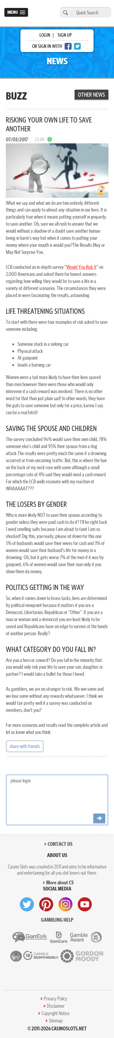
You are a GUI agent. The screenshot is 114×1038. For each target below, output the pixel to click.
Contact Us (60, 844)
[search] (64, 12)
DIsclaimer (56, 1006)
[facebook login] (68, 46)
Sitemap (56, 1021)
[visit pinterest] (46, 904)
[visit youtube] (85, 904)
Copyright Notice (56, 1013)
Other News (91, 94)
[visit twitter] (27, 904)
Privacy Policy (55, 999)
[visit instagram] (65, 904)
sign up (65, 35)
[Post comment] (99, 819)
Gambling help (57, 920)
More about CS (60, 882)
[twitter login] (77, 46)
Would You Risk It (81, 267)
